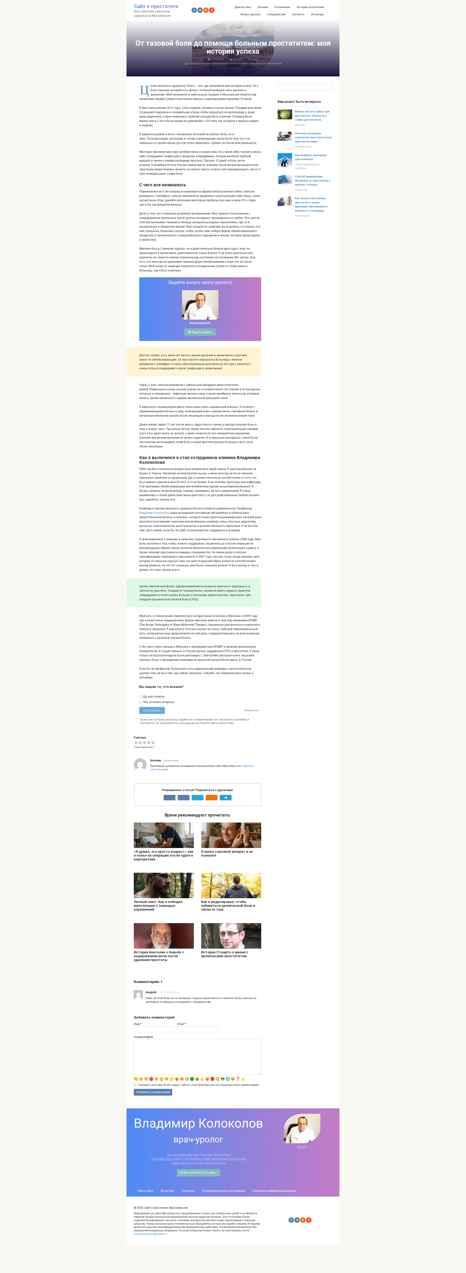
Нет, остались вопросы (158, 702)
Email (181, 1024)
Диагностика (242, 7)
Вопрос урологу (250, 14)
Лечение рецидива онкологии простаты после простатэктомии (313, 137)
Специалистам (276, 14)
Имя (138, 1024)
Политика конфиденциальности (274, 1191)
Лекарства (301, 189)
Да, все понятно (153, 696)
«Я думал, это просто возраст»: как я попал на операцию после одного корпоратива (163, 855)
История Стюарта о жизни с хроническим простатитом (224, 954)
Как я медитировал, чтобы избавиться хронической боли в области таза (228, 905)
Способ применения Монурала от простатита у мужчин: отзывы (312, 180)
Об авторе (317, 14)
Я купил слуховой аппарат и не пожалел (227, 853)
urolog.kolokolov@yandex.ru (150, 1234)
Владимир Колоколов (154, 513)
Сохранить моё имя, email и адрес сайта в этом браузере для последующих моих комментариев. (198, 1085)
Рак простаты (303, 146)
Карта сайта (145, 1191)
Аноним (237, 59)
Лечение (262, 7)
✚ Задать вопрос (200, 332)
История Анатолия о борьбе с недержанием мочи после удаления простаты (159, 956)
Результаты (251, 710)
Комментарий (143, 1037)
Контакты (298, 14)
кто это (302, 1146)
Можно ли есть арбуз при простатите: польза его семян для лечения (312, 115)
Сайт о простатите (156, 6)
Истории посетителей (310, 7)
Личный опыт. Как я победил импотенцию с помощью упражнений (158, 905)
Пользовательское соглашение (223, 1191)
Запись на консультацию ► (198, 1172)
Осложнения (282, 7)
